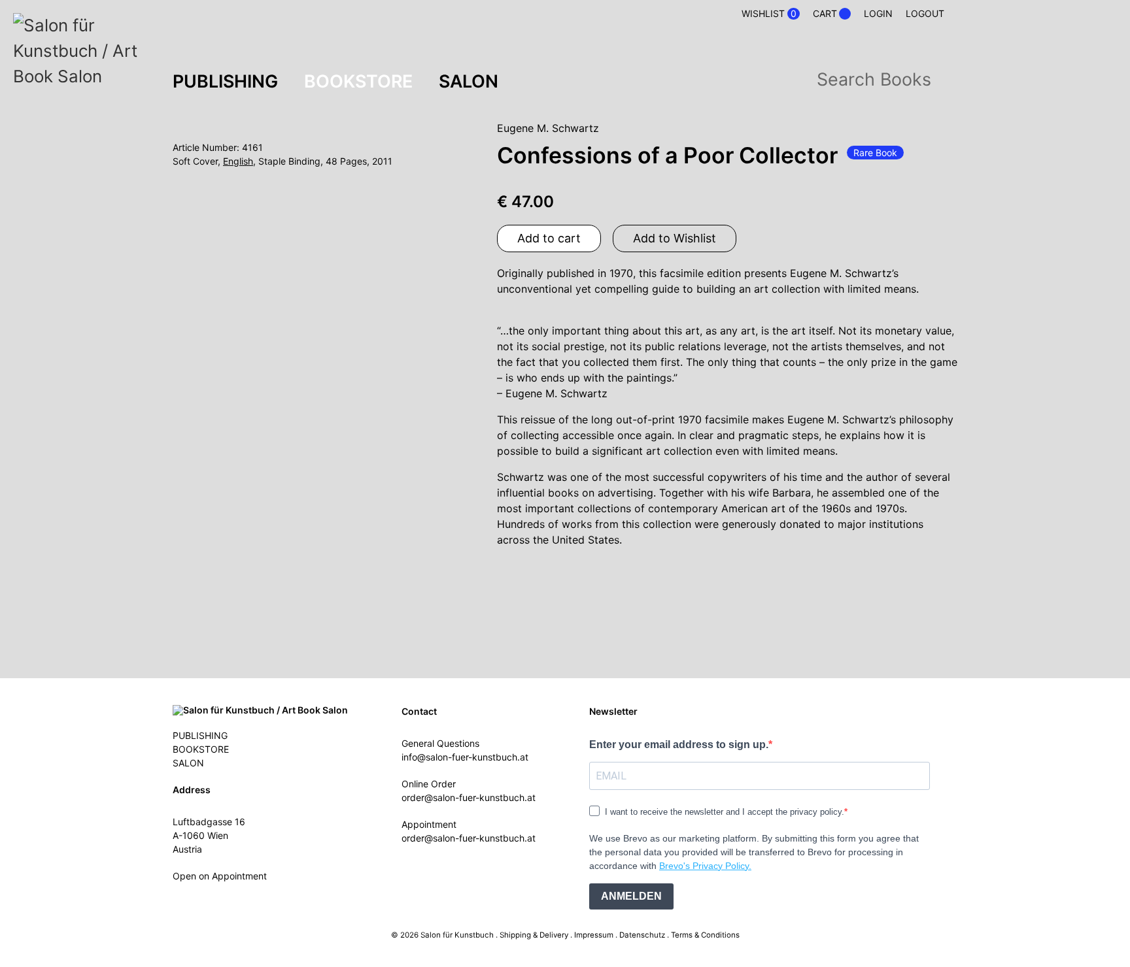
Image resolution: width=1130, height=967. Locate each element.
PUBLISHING (225, 81)
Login (878, 13)
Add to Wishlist (674, 238)
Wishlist (769, 14)
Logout (925, 13)
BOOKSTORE (358, 81)
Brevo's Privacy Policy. (705, 865)
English (238, 161)
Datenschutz (642, 935)
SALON (468, 81)
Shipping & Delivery (534, 935)
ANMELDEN (631, 896)
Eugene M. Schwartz (548, 128)
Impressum (593, 935)
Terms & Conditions (705, 935)
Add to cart (549, 238)
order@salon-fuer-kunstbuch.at (469, 797)
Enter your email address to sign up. (678, 744)
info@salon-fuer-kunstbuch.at (465, 756)
